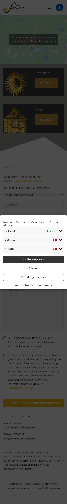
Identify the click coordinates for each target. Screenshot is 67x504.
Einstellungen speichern (33, 277)
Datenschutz (35, 285)
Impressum (47, 285)
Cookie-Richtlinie (22, 285)
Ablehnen (33, 268)
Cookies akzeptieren (33, 259)
